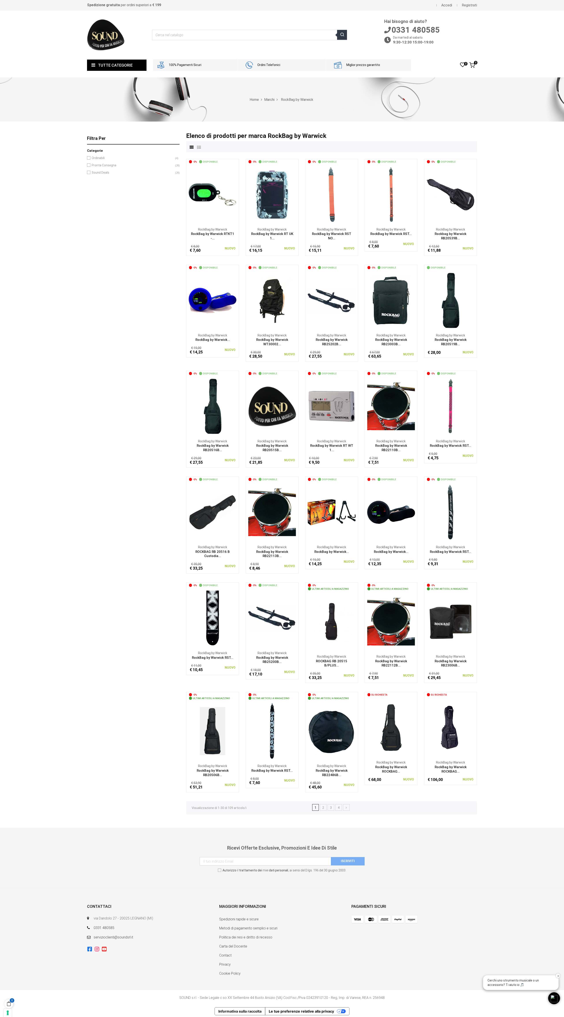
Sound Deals (132, 172)
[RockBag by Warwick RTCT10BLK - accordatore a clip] (391, 512)
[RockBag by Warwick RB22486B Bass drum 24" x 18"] (331, 731)
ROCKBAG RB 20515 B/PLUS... (331, 663)
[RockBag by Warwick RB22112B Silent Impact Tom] (391, 621)
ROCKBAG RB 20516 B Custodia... (212, 554)
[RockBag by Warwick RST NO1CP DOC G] (391, 194)
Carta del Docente (233, 946)
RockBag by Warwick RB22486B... (332, 773)
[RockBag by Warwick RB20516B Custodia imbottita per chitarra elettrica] (212, 406)
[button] (554, 998)
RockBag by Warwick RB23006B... (451, 663)
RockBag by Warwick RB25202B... (332, 342)
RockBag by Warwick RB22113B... (272, 554)
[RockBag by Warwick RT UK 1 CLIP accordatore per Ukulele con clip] (272, 194)
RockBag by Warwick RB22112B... (391, 663)
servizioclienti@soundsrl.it (113, 937)
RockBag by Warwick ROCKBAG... (391, 769)
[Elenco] (199, 146)
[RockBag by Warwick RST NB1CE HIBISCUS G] (272, 731)
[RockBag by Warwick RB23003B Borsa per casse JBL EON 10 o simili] (391, 300)
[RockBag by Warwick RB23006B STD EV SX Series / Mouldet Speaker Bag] (450, 621)
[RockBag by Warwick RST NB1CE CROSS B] (212, 618)
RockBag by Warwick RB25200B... (272, 660)
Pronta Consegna (132, 165)
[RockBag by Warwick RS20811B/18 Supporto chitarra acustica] (331, 512)
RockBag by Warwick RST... (391, 234)
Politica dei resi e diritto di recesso (245, 937)
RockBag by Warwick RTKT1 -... (212, 236)
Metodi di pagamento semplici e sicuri (248, 928)
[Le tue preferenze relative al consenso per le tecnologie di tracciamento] (8, 1013)
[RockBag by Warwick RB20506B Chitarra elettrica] (212, 731)
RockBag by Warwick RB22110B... (391, 448)
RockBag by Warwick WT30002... (272, 342)
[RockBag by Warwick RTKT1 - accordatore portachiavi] (212, 194)
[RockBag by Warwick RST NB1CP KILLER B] (450, 512)
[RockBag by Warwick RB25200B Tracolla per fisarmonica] (272, 618)
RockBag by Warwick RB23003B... (391, 342)
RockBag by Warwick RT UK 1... (272, 236)
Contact (225, 955)
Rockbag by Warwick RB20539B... (450, 236)
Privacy (225, 964)
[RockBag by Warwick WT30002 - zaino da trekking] (272, 300)
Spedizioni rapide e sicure (239, 919)
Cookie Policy (230, 973)
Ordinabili (132, 158)
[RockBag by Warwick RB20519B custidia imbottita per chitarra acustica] (450, 300)
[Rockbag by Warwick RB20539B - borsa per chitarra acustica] (450, 194)
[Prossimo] (346, 807)
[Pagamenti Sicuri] (384, 919)
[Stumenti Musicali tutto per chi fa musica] (105, 35)
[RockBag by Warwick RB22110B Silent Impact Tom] (391, 406)
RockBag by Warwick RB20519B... (451, 342)
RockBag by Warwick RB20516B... (213, 448)
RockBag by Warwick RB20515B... (272, 448)
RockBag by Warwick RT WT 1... (331, 448)
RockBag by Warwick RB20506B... (213, 773)
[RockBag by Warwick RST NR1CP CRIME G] (450, 406)
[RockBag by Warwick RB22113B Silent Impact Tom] (272, 512)
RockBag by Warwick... (212, 340)
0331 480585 (104, 928)
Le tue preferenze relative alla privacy (301, 1011)
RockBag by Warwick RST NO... (331, 236)
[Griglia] (191, 146)
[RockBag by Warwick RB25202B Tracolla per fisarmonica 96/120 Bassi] (331, 300)
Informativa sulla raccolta (240, 1011)
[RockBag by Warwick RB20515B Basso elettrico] (272, 406)
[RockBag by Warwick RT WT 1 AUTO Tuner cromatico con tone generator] (331, 406)
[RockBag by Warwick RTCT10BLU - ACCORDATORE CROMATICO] (212, 300)
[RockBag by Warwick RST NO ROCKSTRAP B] (331, 194)
